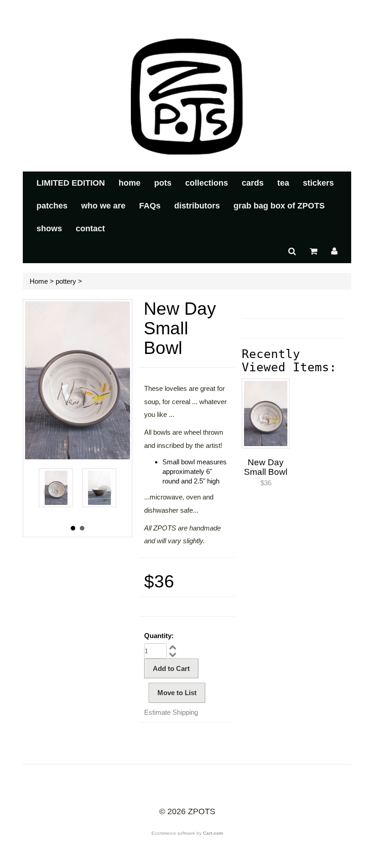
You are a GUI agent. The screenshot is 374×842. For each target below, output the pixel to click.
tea (283, 182)
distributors (197, 205)
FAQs (150, 205)
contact (90, 228)
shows (49, 228)
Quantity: (159, 635)
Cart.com (213, 833)
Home (39, 281)
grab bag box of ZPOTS (279, 205)
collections (206, 182)
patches (52, 205)
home (129, 182)
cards (253, 182)
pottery (66, 281)
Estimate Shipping (171, 712)
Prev (50, 492)
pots (162, 182)
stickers (318, 182)
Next (104, 492)
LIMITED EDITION (70, 182)
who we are (103, 205)
